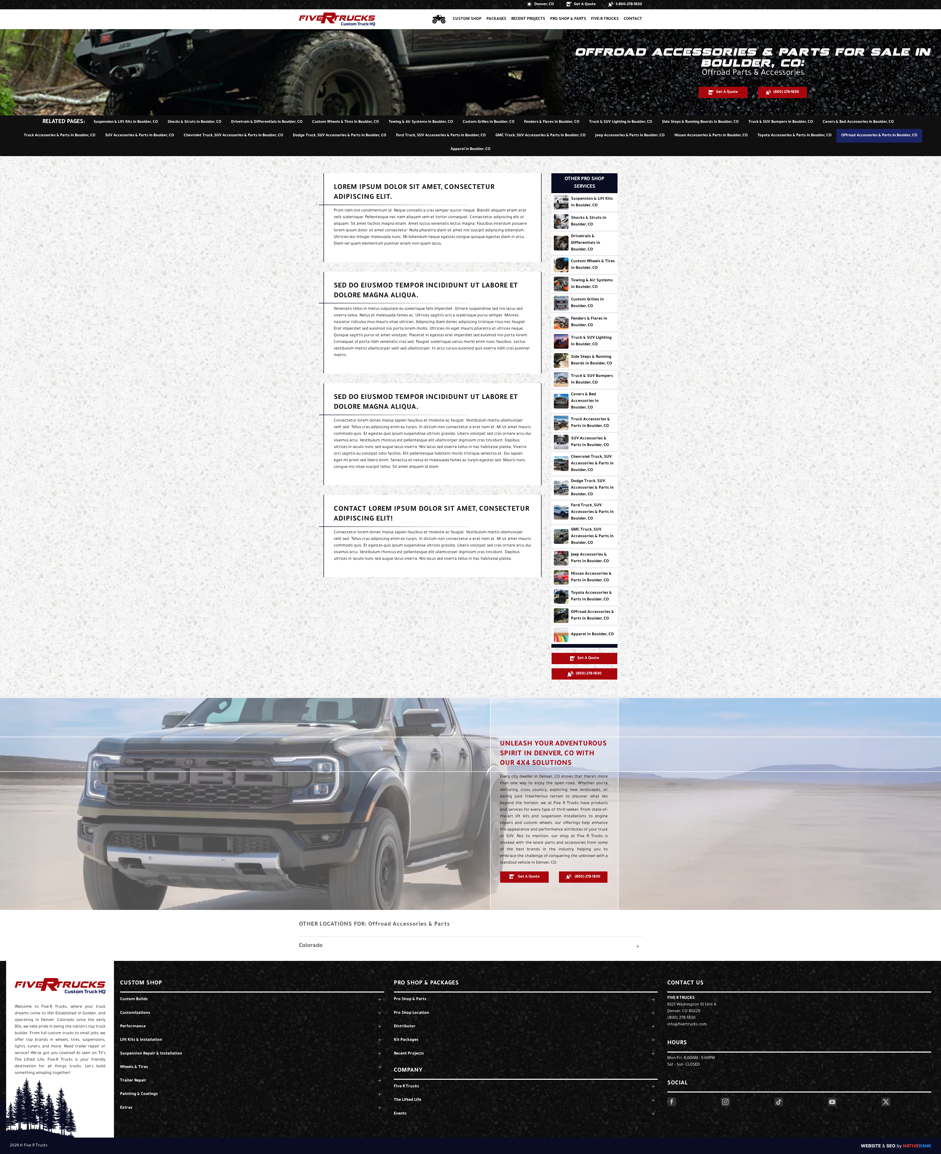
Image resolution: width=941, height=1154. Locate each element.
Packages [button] (496, 19)
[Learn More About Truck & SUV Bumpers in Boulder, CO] (584, 379)
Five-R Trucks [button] (605, 19)
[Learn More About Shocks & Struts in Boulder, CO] (584, 221)
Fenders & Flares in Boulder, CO (551, 122)
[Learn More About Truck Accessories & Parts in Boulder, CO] (584, 423)
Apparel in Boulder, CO (470, 149)
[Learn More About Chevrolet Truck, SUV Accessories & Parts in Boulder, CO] (584, 464)
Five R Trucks (681, 998)
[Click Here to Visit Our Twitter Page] (885, 1101)
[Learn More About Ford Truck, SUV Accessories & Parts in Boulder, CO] (584, 512)
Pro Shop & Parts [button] (568, 19)
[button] (540, 4)
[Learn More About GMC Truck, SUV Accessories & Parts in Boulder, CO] (584, 536)
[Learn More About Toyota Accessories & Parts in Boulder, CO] (584, 596)
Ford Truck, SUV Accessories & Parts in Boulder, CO (441, 136)
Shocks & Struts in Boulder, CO (194, 122)
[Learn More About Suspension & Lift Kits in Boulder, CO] (584, 202)
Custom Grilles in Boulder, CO (488, 122)
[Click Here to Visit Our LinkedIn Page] (778, 1101)
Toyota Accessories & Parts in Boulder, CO (794, 136)
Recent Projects (528, 19)
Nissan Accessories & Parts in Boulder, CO (711, 136)
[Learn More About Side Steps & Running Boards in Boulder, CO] (584, 360)
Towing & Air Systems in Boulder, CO (421, 122)
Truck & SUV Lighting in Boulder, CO (620, 122)
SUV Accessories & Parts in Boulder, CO (139, 136)
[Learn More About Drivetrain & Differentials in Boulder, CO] (584, 243)
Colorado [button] (310, 946)
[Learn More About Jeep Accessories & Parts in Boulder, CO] (584, 558)
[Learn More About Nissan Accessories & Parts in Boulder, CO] (584, 577)
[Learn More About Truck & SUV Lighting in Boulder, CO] (584, 341)
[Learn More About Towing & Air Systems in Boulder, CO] (584, 284)
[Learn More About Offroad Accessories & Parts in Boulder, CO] (584, 615)
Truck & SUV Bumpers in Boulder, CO (780, 122)
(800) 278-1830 (681, 1018)
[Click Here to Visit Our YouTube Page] (832, 1101)
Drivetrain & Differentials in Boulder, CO (266, 122)
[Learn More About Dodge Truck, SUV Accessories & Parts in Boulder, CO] (584, 488)
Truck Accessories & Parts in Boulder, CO (59, 136)
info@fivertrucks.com (687, 1024)
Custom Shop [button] (467, 19)
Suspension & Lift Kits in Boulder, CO (126, 122)
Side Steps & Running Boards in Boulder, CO (700, 122)
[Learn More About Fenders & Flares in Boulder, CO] (584, 322)
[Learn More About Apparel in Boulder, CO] (584, 634)
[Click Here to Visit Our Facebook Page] (671, 1101)
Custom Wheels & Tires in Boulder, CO (345, 122)
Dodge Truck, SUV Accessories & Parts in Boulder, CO (339, 136)
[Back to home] (337, 19)
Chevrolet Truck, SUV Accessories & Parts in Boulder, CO (233, 136)
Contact (633, 19)
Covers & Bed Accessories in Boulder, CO (858, 122)
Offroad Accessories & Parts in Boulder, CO (879, 136)
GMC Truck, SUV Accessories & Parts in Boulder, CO (540, 136)
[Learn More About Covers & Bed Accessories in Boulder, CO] (584, 401)
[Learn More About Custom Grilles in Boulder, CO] (584, 303)
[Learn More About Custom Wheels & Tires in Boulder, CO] (584, 265)
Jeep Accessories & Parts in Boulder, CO (630, 136)
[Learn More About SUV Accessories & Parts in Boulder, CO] (584, 442)
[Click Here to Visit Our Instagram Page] (725, 1101)
